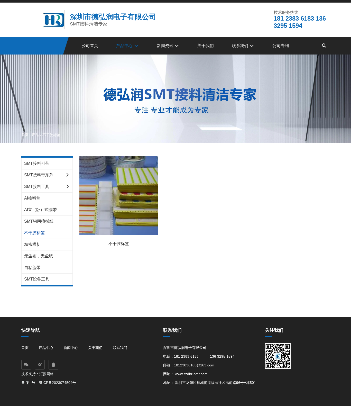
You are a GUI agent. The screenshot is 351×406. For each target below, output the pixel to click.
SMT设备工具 (36, 279)
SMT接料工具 (36, 186)
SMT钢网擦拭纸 (38, 221)
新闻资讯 (165, 45)
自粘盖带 (32, 267)
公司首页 (90, 45)
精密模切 (32, 244)
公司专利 (280, 45)
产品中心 (125, 45)
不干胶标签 (34, 233)
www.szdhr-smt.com (191, 374)
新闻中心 (70, 348)
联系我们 (240, 45)
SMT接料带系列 (38, 175)
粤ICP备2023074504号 (57, 383)
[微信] (26, 364)
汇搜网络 (47, 374)
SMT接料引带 (36, 163)
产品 (35, 135)
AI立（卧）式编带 (40, 209)
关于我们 (205, 45)
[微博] (40, 364)
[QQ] (53, 364)
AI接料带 (32, 198)
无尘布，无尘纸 (38, 256)
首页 (25, 135)
